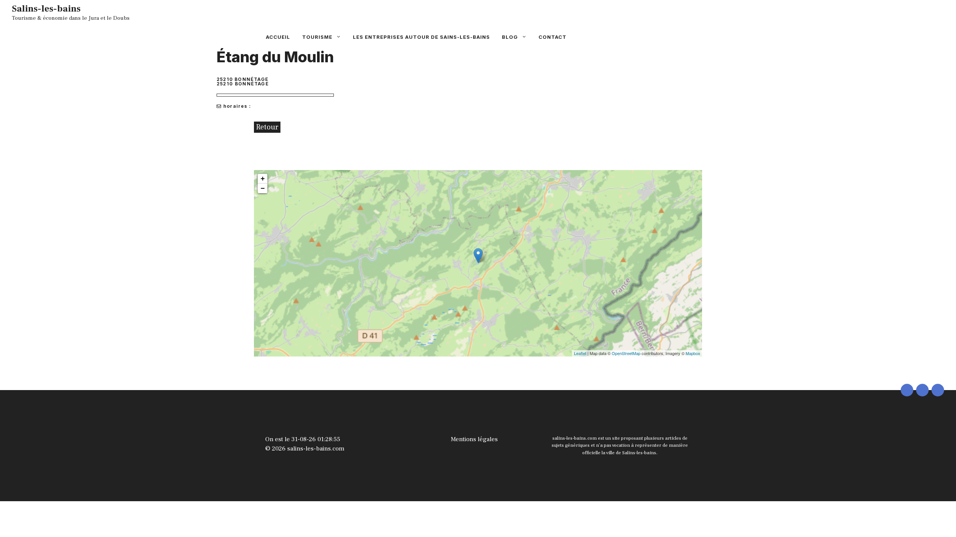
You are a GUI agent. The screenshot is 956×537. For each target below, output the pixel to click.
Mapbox (693, 353)
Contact (552, 37)
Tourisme (317, 37)
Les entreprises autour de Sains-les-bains (421, 37)
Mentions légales (474, 439)
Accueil (278, 37)
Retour (267, 127)
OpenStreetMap (626, 353)
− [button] (263, 188)
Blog (510, 37)
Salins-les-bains (46, 9)
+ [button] (263, 178)
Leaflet (580, 353)
